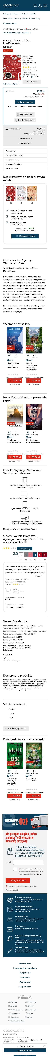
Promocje (18, 19)
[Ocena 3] (28, 67)
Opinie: (31, 70)
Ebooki (15, 14)
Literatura (7, 661)
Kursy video (8, 19)
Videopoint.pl (15, 1013)
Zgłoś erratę (7, 650)
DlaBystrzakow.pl (16, 1010)
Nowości (26, 19)
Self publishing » (21, 947)
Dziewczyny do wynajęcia (21, 216)
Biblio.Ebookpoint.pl (17, 1021)
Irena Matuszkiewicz (28, 57)
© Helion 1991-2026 (10, 1034)
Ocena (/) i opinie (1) (15, 155)
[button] (42, 342)
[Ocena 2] (26, 67)
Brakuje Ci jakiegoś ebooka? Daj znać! (28, 937)
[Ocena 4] (31, 67)
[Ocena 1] (24, 67)
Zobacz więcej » (12, 890)
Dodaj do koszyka (25, 102)
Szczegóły (12, 160)
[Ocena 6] (36, 67)
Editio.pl (30, 1006)
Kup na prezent (26, 114)
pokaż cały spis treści (17, 728)
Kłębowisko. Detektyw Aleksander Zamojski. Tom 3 (13, 781)
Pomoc (33, 529)
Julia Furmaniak (31, 369)
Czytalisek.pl (14, 1017)
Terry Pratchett (31, 780)
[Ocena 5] (33, 67)
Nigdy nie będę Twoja (13, 364)
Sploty (29, 1017)
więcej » (39, 874)
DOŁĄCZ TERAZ (17, 880)
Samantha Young (12, 367)
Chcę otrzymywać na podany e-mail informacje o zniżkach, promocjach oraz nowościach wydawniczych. (31, 871)
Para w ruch (31, 778)
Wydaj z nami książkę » (24, 907)
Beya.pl (30, 1013)
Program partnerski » (23, 897)
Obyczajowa (16, 661)
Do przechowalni (25, 143)
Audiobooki (24, 14)
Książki (33, 14)
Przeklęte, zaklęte (18, 222)
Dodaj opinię (24, 548)
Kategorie (7, 14)
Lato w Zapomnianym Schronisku (32, 365)
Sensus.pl (13, 1006)
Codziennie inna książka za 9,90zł (16, 33)
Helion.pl (13, 1002)
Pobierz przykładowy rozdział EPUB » (17, 646)
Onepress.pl (31, 1002)
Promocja (7, 51)
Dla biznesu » (20, 926)
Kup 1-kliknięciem (25, 120)
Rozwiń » (38, 576)
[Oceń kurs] (10, 548)
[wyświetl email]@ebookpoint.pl (31, 1040)
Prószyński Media (29, 62)
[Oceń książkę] (31, 67)
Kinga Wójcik (11, 785)
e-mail (8, 862)
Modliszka (11, 440)
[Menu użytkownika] (40, 5)
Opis (10, 151)
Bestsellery (35, 19)
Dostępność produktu (14, 164)
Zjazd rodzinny (32, 440)
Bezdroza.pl (31, 1010)
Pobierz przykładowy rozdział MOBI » (17, 648)
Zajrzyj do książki (10, 84)
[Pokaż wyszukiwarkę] (35, 6)
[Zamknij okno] (44, 1046)
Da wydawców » (21, 916)
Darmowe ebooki (10, 23)
